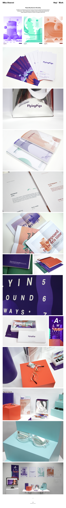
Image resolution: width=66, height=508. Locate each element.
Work (61, 2)
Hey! (55, 2)
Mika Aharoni (8, 2)
